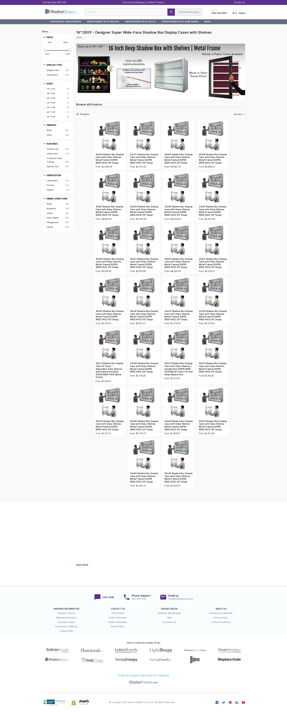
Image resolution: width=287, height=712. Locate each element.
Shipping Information (66, 617)
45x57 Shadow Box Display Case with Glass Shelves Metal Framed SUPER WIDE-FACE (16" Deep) (213, 263)
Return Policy (117, 626)
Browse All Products (189, 12)
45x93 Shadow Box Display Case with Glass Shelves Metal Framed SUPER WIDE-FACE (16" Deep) (178, 263)
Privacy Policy (221, 617)
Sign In (214, 10)
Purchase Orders (66, 622)
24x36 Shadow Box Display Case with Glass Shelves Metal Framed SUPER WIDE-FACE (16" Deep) (144, 367)
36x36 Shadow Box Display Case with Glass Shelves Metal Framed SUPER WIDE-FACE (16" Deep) (144, 315)
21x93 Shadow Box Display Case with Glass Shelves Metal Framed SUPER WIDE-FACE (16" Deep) (212, 210)
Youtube (243, 702)
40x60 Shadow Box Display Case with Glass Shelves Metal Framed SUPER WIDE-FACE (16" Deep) (110, 263)
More (207, 21)
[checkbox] (58, 70)
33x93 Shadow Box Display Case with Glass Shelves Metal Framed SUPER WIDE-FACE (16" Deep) (178, 210)
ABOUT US (221, 609)
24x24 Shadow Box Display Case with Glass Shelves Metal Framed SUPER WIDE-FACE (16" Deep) (178, 315)
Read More (82, 565)
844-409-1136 (59, 2)
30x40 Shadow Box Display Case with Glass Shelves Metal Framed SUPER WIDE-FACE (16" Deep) (178, 477)
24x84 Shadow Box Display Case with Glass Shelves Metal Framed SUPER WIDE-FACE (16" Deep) (144, 210)
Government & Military (66, 626)
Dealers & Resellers (117, 622)
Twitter (223, 702)
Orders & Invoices (118, 617)
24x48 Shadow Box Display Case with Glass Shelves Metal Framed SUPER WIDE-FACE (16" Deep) (178, 425)
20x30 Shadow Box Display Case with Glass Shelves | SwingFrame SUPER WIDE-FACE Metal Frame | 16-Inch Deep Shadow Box (178, 369)
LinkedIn (237, 702)
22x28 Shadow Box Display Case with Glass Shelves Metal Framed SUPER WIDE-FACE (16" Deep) (213, 315)
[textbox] (49, 42)
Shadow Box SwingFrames (65, 21)
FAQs (169, 617)
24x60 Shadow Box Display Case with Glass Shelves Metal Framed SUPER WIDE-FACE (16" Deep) (144, 477)
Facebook (217, 702)
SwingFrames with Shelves (103, 21)
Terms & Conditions (221, 622)
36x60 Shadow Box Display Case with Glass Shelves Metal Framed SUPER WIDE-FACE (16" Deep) (110, 158)
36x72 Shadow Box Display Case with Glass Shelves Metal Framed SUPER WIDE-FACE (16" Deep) (144, 263)
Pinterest (230, 702)
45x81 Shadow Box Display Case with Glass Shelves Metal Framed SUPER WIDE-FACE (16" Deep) (109, 210)
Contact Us (239, 2)
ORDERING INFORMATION (66, 609)
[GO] (171, 12)
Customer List (169, 622)
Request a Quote (66, 613)
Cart (234, 10)
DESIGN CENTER (169, 609)
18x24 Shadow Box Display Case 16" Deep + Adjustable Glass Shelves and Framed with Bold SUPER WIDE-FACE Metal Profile (109, 370)
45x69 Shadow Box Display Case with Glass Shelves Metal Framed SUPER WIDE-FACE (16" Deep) (213, 158)
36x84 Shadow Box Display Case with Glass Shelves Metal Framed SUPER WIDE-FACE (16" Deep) (178, 158)
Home (79, 37)
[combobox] (130, 12)
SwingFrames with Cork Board (180, 21)
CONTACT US (118, 609)
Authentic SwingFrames (169, 613)
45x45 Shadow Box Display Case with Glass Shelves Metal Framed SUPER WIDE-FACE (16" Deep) (110, 315)
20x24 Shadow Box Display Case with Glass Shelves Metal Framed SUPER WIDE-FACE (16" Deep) (213, 425)
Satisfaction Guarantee (221, 613)
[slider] (45, 50)
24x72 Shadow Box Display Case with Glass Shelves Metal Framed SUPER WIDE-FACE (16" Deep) (144, 158)
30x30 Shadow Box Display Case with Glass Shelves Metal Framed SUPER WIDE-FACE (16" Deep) (110, 425)
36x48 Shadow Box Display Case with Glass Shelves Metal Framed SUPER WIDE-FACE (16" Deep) (144, 425)
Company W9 (66, 631)
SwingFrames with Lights (140, 21)
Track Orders (117, 613)
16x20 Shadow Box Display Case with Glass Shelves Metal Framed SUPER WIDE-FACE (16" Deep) (212, 367)
